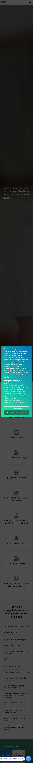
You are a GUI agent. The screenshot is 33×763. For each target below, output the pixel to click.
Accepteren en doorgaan (17, 412)
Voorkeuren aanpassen (16, 408)
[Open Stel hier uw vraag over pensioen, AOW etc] (28, 758)
